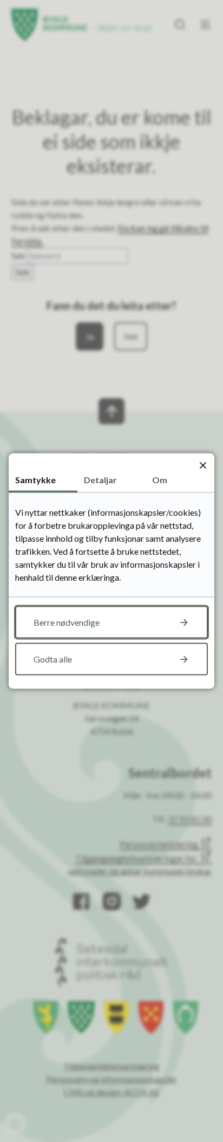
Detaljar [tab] (100, 480)
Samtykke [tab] (35, 480)
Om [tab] (159, 480)
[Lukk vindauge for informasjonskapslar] (202, 465)
